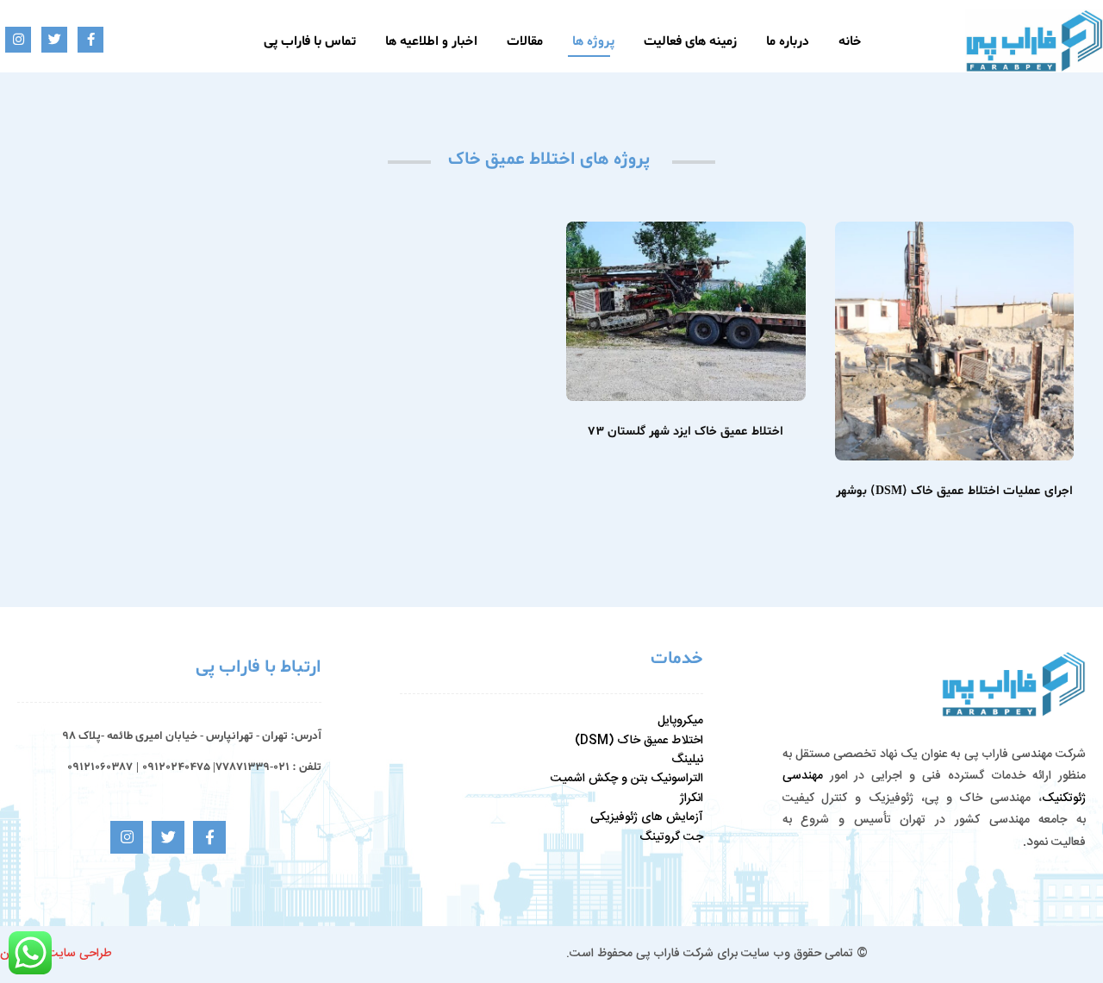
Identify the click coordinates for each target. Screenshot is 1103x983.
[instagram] (18, 40)
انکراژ (691, 798)
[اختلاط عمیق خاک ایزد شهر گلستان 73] (685, 311)
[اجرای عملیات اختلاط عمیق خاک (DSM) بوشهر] (954, 341)
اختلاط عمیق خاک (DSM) (639, 740)
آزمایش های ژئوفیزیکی (646, 817)
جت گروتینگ (671, 837)
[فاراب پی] (1034, 40)
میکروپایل (680, 721)
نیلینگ (687, 759)
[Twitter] (54, 40)
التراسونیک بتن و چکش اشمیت (627, 778)
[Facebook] (90, 40)
